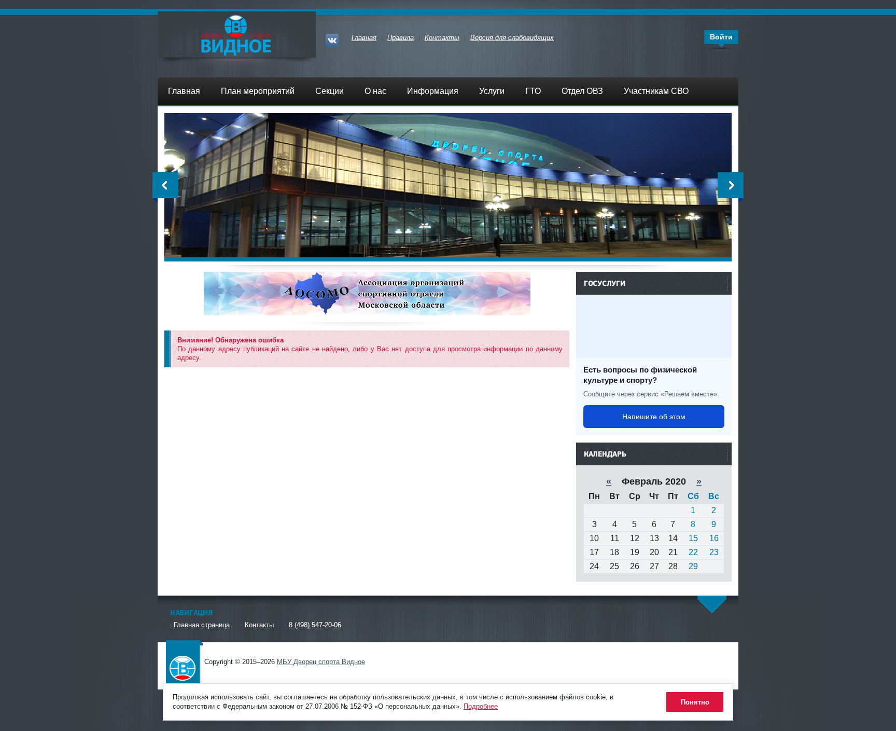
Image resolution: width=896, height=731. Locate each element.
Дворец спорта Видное (237, 34)
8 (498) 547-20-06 (315, 625)
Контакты (259, 625)
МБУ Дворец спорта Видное (183, 660)
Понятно (695, 702)
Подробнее (481, 706)
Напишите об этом (653, 416)
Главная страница (202, 625)
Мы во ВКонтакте (334, 39)
